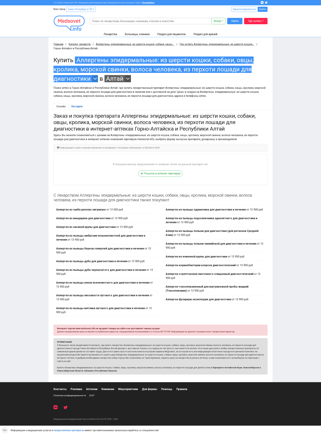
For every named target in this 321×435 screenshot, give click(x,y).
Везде (217, 21)
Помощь (166, 389)
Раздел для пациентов (171, 34)
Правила (181, 389)
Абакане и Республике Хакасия (100, 370)
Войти (262, 9)
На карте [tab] (76, 106)
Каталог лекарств (80, 44)
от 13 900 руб (89, 209)
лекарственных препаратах (69, 430)
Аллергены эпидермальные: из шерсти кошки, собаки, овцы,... (135, 44)
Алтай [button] (114, 78)
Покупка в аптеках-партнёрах (162, 173)
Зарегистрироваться (244, 9)
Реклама (76, 389)
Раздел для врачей (205, 34)
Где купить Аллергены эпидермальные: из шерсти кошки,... (217, 44)
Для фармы (149, 389)
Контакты (60, 389)
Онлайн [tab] (61, 106)
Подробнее (148, 3)
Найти (235, 21)
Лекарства (110, 34)
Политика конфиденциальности (70, 395)
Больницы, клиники (137, 34)
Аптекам (91, 389)
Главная (58, 44)
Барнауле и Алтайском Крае (227, 367)
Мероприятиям (128, 389)
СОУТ (91, 395)
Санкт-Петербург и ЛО (80, 9)
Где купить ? (256, 21)
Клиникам (107, 389)
